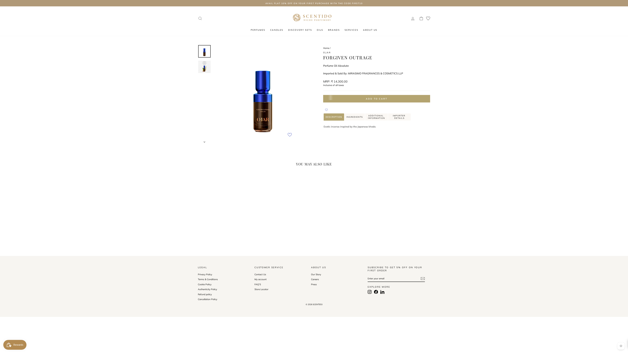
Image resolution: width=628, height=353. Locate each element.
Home (326, 48)
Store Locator (261, 289)
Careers (315, 279)
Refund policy (205, 294)
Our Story (316, 274)
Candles (276, 30)
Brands (334, 30)
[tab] (334, 117)
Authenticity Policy (207, 289)
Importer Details (399, 116)
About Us (370, 30)
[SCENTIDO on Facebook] (376, 292)
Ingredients (354, 117)
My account (260, 279)
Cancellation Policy (207, 299)
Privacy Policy (205, 274)
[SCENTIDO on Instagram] (370, 292)
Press (314, 284)
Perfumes (258, 30)
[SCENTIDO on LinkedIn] (382, 292)
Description (334, 117)
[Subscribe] (423, 279)
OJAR (327, 52)
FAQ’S (257, 284)
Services (351, 30)
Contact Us (260, 274)
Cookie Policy (204, 284)
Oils (320, 30)
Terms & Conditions (208, 279)
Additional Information (376, 116)
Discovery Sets (300, 30)
